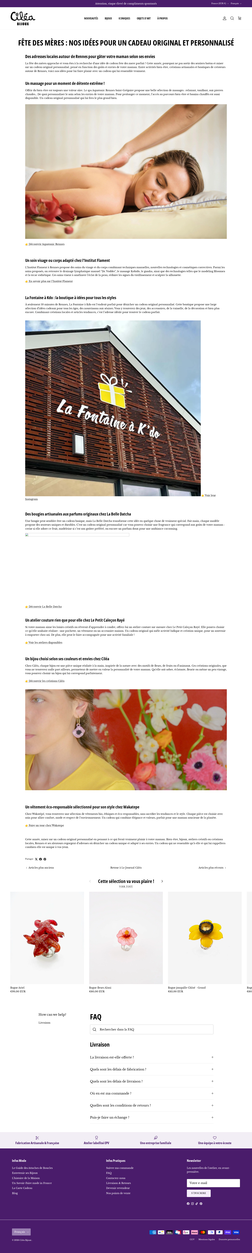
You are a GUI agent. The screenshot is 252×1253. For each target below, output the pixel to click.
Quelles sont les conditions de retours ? (120, 1105)
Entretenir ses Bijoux (25, 1173)
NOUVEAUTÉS (91, 18)
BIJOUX (108, 18)
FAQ (109, 1173)
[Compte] (224, 18)
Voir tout (126, 887)
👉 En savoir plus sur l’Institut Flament (49, 281)
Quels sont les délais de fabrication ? (118, 1069)
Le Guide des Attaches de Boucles (32, 1168)
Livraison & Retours (118, 1183)
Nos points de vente (118, 1193)
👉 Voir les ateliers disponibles (43, 642)
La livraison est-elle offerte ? (112, 1057)
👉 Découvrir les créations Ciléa (44, 681)
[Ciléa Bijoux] (23, 18)
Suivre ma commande (120, 1168)
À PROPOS (162, 18)
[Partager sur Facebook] (40, 859)
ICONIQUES (124, 18)
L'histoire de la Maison (26, 1178)
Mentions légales (207, 1239)
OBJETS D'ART (144, 18)
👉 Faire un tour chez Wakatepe (44, 825)
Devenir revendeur (118, 1188)
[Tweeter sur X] (36, 859)
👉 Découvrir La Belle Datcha (43, 606)
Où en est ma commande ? (110, 1093)
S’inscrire (198, 1193)
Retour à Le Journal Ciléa (126, 867)
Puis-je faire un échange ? (109, 1117)
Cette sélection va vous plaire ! (126, 881)
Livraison (44, 1022)
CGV (192, 1239)
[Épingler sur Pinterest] (45, 859)
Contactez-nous (115, 1178)
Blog (15, 1193)
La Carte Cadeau (22, 1188)
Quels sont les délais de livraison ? (116, 1081)
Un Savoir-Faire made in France (32, 1183)
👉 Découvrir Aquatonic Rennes (44, 244)
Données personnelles (229, 1239)
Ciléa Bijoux (26, 1240)
